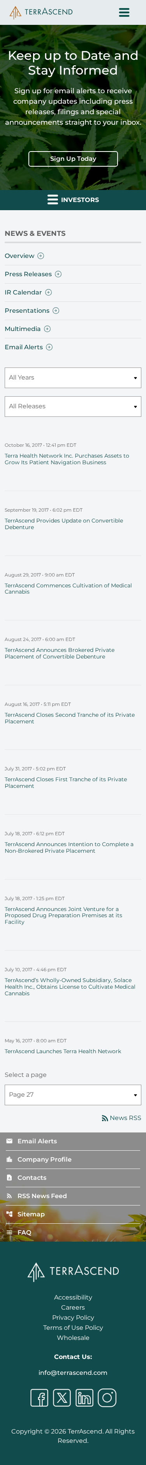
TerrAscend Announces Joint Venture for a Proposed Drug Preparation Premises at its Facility (63, 916)
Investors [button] (79, 200)
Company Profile (39, 1159)
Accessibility (73, 1297)
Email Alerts (24, 347)
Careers (73, 1307)
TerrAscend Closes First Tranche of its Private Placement (66, 782)
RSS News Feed (36, 1196)
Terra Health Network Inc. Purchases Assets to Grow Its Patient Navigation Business (67, 459)
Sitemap (25, 1214)
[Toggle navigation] (124, 12)
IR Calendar (23, 292)
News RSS (120, 1118)
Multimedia (23, 329)
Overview (19, 256)
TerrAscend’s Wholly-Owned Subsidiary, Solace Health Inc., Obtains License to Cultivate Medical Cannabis (70, 987)
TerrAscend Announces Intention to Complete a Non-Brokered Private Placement (69, 847)
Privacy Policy (73, 1317)
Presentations (27, 310)
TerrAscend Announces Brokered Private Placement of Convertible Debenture (59, 653)
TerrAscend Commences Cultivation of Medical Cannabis (68, 589)
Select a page (26, 1074)
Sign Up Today (73, 158)
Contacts (26, 1177)
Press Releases (28, 274)
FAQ (18, 1232)
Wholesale (73, 1337)
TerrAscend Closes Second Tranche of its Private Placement (70, 718)
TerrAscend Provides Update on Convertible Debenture (64, 524)
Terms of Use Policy (73, 1327)
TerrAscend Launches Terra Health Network (63, 1051)
